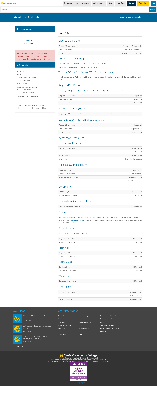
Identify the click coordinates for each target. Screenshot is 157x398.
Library (102, 322)
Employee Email (106, 319)
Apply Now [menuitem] (143, 3)
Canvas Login (84, 316)
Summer (29, 40)
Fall (27, 35)
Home (121, 17)
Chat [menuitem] (110, 3)
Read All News (18, 346)
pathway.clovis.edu (78, 220)
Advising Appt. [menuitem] (98, 3)
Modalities (29, 43)
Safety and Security (107, 325)
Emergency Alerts (85, 319)
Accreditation (62, 316)
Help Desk (61, 322)
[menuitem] (8, 3)
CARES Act (83, 334)
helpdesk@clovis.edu (29, 87)
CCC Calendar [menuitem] (83, 3)
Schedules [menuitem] (68, 3)
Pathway (82, 325)
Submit (152, 9)
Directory (61, 319)
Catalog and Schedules (108, 316)
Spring (28, 38)
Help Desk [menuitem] (120, 3)
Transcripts (62, 334)
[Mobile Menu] (153, 3)
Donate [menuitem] (132, 3)
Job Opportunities (85, 322)
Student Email (84, 328)
